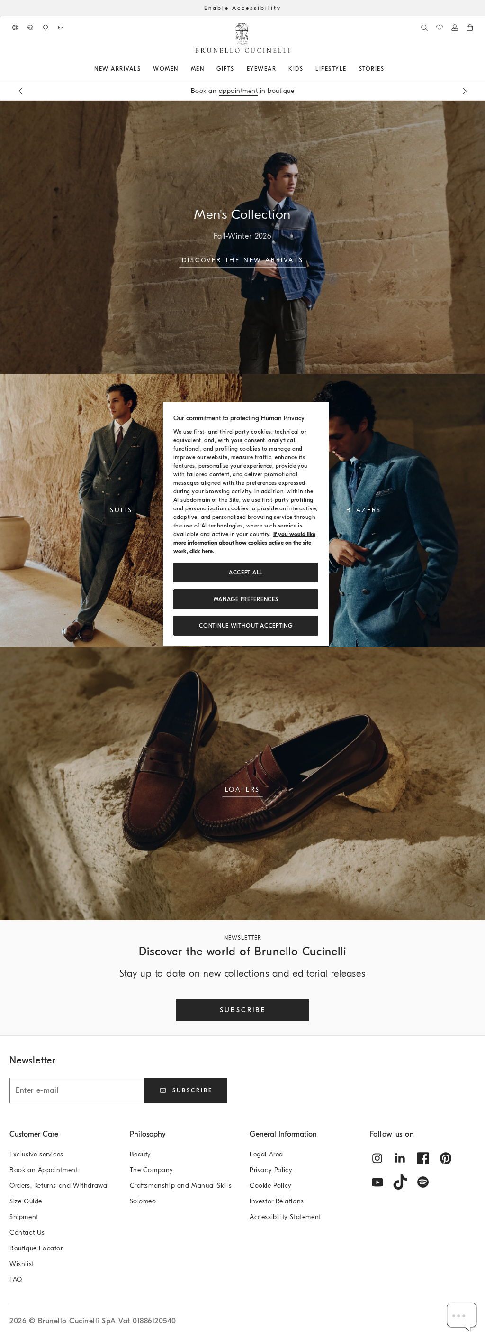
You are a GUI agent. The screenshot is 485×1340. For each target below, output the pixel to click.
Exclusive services (36, 1154)
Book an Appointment (43, 1170)
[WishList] (439, 27)
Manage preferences (246, 599)
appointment (238, 91)
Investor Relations (277, 1201)
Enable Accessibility (242, 8)
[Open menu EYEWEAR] (279, 69)
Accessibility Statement (285, 1217)
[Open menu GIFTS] (237, 69)
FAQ (15, 1279)
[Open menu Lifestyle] (350, 69)
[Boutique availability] (45, 27)
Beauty (141, 1154)
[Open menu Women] (182, 69)
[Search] (424, 27)
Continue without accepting (245, 625)
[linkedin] (400, 1158)
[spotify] (423, 1182)
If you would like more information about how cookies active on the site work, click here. (244, 542)
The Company (152, 1170)
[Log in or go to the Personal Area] (454, 27)
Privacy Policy (271, 1170)
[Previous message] (20, 91)
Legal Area (266, 1154)
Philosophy (148, 1134)
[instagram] (377, 1158)
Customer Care (33, 1134)
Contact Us (27, 1233)
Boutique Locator (36, 1248)
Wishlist (21, 1264)
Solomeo (143, 1201)
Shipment (23, 1217)
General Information (283, 1134)
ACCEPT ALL (246, 572)
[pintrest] (445, 1158)
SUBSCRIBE (243, 1010)
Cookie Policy (271, 1186)
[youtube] (377, 1182)
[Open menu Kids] (306, 69)
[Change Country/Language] (15, 27)
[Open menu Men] (207, 69)
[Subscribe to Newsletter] (60, 27)
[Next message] (464, 91)
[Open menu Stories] (387, 69)
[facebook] (423, 1158)
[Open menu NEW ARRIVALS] (144, 69)
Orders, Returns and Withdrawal (59, 1186)
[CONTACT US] (30, 27)
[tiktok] (400, 1182)
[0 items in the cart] (470, 27)
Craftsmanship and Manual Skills (181, 1186)
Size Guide (25, 1201)
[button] (462, 1317)
